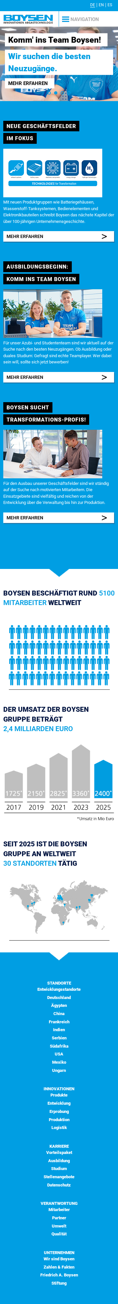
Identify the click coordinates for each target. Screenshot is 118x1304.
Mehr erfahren (28, 83)
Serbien (59, 1037)
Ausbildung (59, 1160)
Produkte (59, 1095)
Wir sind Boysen (59, 1258)
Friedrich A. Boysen (59, 1274)
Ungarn (59, 1070)
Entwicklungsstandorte (59, 989)
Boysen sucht (28, 407)
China (59, 1013)
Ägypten (59, 1005)
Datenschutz (59, 1185)
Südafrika (59, 1046)
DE (92, 5)
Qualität (59, 1233)
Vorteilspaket (59, 1152)
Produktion (59, 1119)
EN (101, 5)
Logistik (59, 1127)
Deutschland (59, 997)
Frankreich (59, 1021)
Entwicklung (59, 1103)
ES (110, 5)
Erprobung (59, 1111)
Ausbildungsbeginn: (38, 267)
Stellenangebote (59, 1176)
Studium (59, 1168)
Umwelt (59, 1226)
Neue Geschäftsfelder (41, 126)
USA (59, 1054)
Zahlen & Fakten (59, 1267)
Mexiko (59, 1062)
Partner (59, 1217)
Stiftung (59, 1283)
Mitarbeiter (59, 1209)
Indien (59, 1029)
